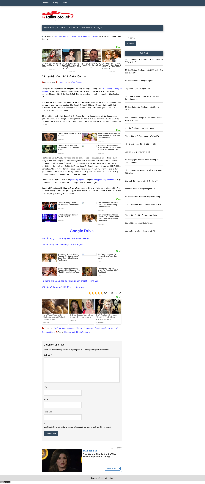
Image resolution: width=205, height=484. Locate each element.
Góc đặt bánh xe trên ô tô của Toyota (138, 223)
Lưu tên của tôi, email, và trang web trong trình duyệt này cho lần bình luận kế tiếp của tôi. (77, 427)
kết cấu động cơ (85, 332)
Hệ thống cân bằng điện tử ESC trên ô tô (140, 144)
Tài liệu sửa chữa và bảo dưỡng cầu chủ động (142, 197)
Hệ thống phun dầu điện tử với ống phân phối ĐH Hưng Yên (70, 281)
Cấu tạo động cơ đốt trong (65, 328)
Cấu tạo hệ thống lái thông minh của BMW (141, 215)
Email (46, 399)
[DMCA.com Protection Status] (5, 483)
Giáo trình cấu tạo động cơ (100, 328)
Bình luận (48, 355)
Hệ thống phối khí (71, 332)
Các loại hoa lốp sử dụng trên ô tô (138, 152)
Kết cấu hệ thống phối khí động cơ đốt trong (63, 287)
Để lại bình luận (77, 82)
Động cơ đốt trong (83, 328)
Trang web (48, 412)
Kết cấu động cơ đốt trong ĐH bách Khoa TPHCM (65, 238)
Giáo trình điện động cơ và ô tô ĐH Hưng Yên (142, 181)
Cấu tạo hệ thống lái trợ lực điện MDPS (140, 231)
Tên (46, 387)
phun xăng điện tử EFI (78, 180)
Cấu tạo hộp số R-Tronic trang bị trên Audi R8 (142, 136)
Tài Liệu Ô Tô (102, 16)
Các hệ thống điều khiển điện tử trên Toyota (62, 244)
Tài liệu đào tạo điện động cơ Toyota (139, 81)
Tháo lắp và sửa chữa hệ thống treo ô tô (140, 189)
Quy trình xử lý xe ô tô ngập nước (137, 89)
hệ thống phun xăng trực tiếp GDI (103, 180)
